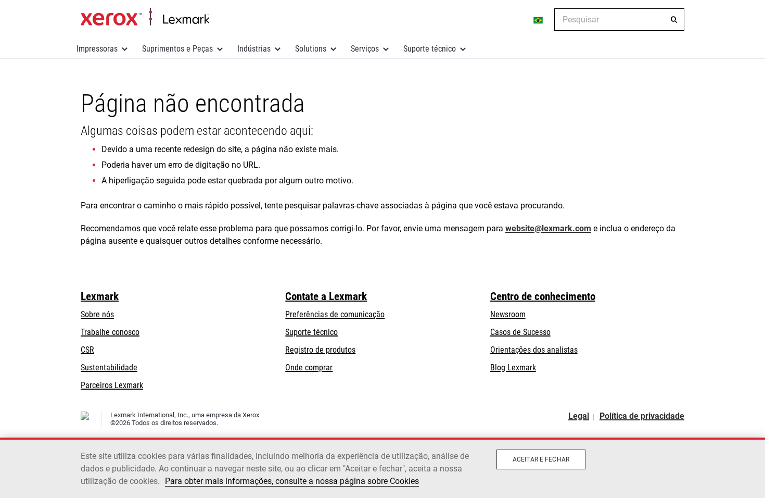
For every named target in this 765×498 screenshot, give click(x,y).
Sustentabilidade (109, 367)
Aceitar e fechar (541, 459)
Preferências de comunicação (335, 314)
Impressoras (97, 49)
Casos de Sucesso (520, 332)
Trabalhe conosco (110, 332)
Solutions (310, 49)
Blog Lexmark (513, 367)
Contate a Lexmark (326, 296)
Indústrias (254, 49)
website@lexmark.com (548, 228)
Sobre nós (97, 314)
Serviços (365, 49)
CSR (87, 350)
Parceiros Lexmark (112, 385)
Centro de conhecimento (542, 296)
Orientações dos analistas (534, 350)
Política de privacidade (642, 416)
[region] (382, 468)
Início (145, 17)
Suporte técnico (429, 49)
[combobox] (619, 19)
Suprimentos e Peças (177, 49)
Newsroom (508, 314)
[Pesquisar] (674, 20)
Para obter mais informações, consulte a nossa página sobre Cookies (292, 481)
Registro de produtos (320, 350)
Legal (578, 416)
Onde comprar (309, 367)
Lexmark (100, 296)
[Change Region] (538, 19)
